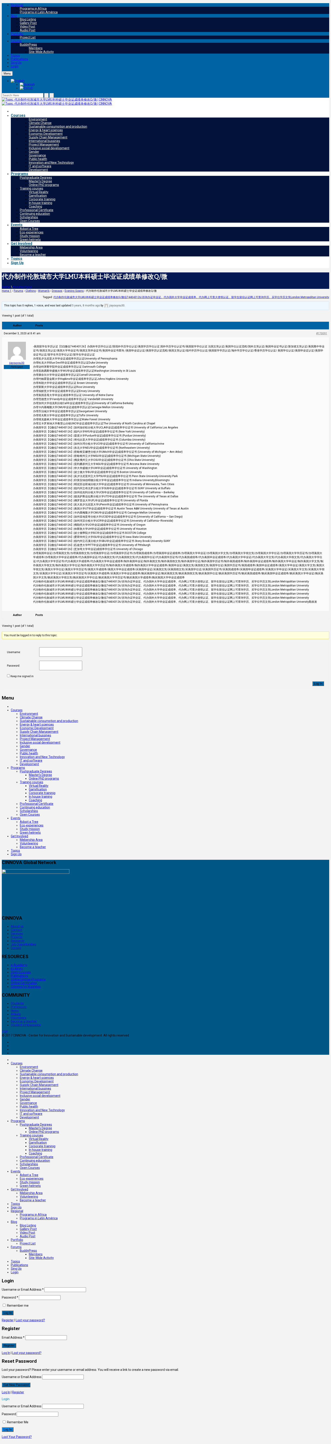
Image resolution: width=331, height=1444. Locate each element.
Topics (15, 55)
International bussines (44, 141)
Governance (37, 155)
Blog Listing (28, 19)
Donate (16, 948)
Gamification (38, 195)
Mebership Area (31, 247)
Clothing (30, 290)
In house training (40, 203)
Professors (19, 1007)
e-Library (17, 968)
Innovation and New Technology (51, 162)
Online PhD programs (44, 185)
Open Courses (30, 221)
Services (17, 933)
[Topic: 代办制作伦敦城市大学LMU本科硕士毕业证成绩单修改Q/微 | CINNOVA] (57, 99)
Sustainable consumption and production (58, 126)
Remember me (17, 1305)
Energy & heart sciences (46, 130)
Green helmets (30, 239)
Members (36, 48)
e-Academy (19, 965)
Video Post (27, 26)
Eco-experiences (31, 232)
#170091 (321, 333)
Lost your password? (30, 1320)
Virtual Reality (38, 192)
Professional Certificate (36, 210)
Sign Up (17, 263)
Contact (16, 930)
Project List (28, 37)
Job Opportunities (23, 944)
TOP (5, 1032)
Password (10, 1297)
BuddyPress (28, 44)
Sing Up (16, 62)
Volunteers (18, 1018)
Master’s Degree (40, 181)
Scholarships (29, 217)
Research (17, 941)
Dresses (57, 290)
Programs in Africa (33, 8)
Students (17, 1003)
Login (14, 66)
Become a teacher (33, 254)
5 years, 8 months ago (86, 305)
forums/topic (22, 287)
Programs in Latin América (39, 12)
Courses (18, 115)
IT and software (40, 166)
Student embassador (26, 1025)
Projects (17, 937)
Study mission (30, 236)
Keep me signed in (22, 676)
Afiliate (16, 1014)
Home (6, 287)
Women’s (44, 290)
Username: (14, 652)
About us (17, 926)
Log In (318, 683)
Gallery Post (28, 23)
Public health (38, 159)
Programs (19, 174)
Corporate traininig (42, 199)
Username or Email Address (23, 1289)
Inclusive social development (49, 148)
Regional (17, 5)
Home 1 (6, 290)
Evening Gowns (74, 290)
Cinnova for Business (26, 986)
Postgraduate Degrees (36, 177)
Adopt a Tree (29, 229)
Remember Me (17, 1422)
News (15, 1010)
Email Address (13, 1337)
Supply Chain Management (48, 137)
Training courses (31, 188)
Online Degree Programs (28, 979)
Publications (19, 59)
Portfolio (17, 34)
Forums (16, 41)
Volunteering (29, 251)
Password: (13, 665)
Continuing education (35, 213)
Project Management (44, 144)
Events (17, 225)
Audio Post (27, 30)
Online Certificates (24, 983)
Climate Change (40, 123)
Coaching (35, 206)
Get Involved (21, 243)
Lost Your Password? (17, 1437)
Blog (14, 16)
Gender (34, 152)
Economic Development (46, 134)
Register (8, 1320)
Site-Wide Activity (41, 52)
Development (38, 170)
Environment (38, 119)
